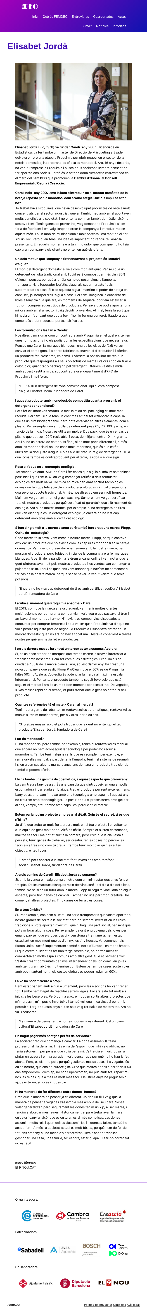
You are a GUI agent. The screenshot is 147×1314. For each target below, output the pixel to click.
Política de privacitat (98, 1304)
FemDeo (13, 1305)
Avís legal (133, 1304)
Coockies (119, 1304)
